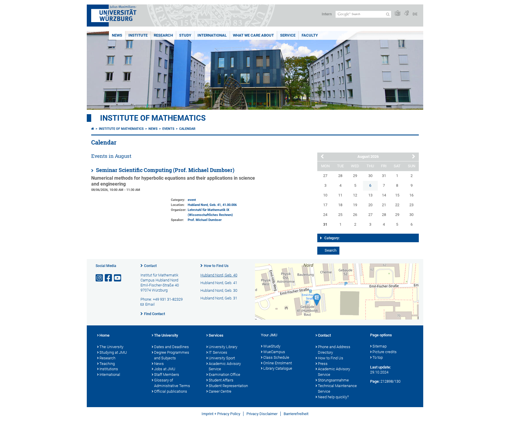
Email (150, 304)
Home (104, 335)
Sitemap (379, 346)
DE (415, 14)
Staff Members (166, 374)
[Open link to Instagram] (100, 278)
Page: (375, 381)
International (212, 35)
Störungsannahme (333, 380)
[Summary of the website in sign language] (406, 13)
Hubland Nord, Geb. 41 (204, 205)
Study (185, 35)
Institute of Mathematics (153, 118)
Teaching (107, 363)
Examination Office (224, 374)
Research (163, 35)
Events (168, 129)
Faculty (310, 35)
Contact (150, 266)
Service (287, 35)
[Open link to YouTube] (118, 278)
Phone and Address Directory (334, 350)
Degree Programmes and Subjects (171, 355)
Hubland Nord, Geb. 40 (218, 275)
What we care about (253, 35)
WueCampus (274, 352)
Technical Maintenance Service (337, 389)
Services (216, 335)
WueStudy (271, 346)
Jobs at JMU (164, 369)
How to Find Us (216, 266)
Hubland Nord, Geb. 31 (218, 298)
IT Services (218, 352)
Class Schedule (276, 357)
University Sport (222, 358)
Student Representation (228, 386)
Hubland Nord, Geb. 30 (218, 290)
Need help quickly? (333, 397)
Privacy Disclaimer (261, 414)
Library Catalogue (277, 368)
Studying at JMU (113, 352)
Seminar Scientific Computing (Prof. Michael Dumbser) (164, 170)
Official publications (170, 391)
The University (111, 347)
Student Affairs (221, 380)
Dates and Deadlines (171, 347)
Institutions (108, 369)
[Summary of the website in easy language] (397, 13)
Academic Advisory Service (225, 366)
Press (323, 363)
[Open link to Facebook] (109, 278)
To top (377, 357)
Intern (327, 14)
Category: (332, 238)
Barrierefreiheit (296, 414)
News (117, 35)
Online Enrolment (277, 363)
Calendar (187, 129)
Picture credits (384, 352)
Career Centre (220, 391)
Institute (138, 35)
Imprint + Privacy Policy (221, 414)
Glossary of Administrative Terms (172, 383)
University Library (223, 347)
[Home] (92, 129)
